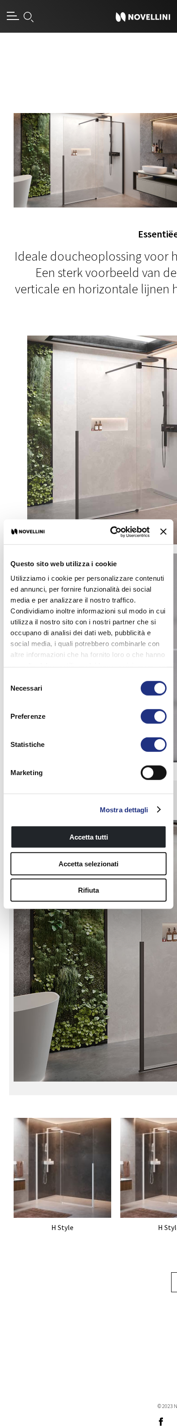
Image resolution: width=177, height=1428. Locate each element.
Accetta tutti (88, 837)
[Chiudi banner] (163, 532)
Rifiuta (88, 890)
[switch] (154, 716)
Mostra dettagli (124, 809)
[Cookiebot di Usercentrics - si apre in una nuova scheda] (112, 532)
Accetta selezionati (88, 863)
